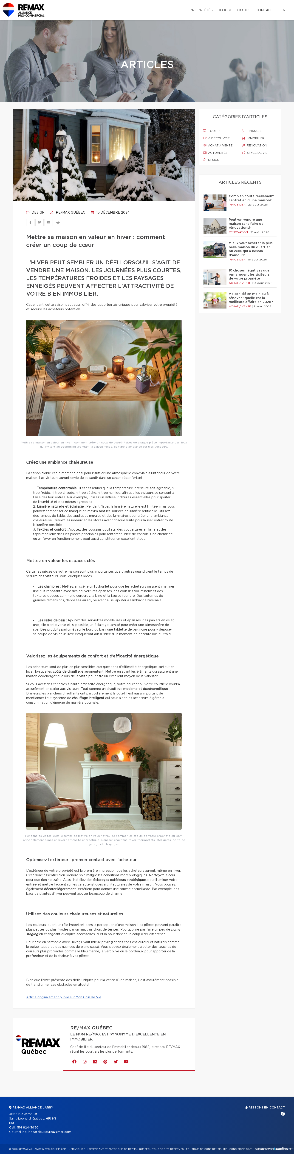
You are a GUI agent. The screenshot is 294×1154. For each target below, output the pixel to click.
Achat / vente (219, 145)
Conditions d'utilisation (246, 1149)
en (283, 10)
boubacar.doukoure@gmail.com (47, 1132)
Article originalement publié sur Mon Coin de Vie (63, 997)
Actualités (217, 152)
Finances (254, 131)
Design (38, 212)
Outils (244, 10)
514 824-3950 (28, 1127)
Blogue (225, 10)
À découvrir (218, 138)
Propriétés (201, 10)
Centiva (281, 1148)
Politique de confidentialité (206, 1149)
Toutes (213, 131)
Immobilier (255, 138)
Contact (264, 10)
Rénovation (256, 145)
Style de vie (256, 152)
